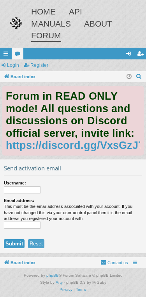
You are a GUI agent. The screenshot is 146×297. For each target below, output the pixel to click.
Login (13, 65)
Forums (19, 55)
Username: (15, 183)
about (98, 23)
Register (39, 65)
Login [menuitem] (130, 55)
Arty (59, 282)
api (75, 11)
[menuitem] (138, 76)
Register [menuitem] (141, 55)
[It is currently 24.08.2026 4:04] (129, 76)
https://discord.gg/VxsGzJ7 (75, 145)
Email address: (19, 200)
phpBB (52, 275)
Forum (46, 35)
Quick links (7, 55)
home (43, 11)
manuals (51, 23)
